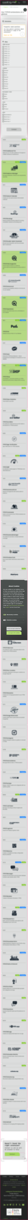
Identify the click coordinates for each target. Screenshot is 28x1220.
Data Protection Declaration (16, 605)
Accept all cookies (14, 633)
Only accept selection (14, 629)
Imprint (7, 607)
